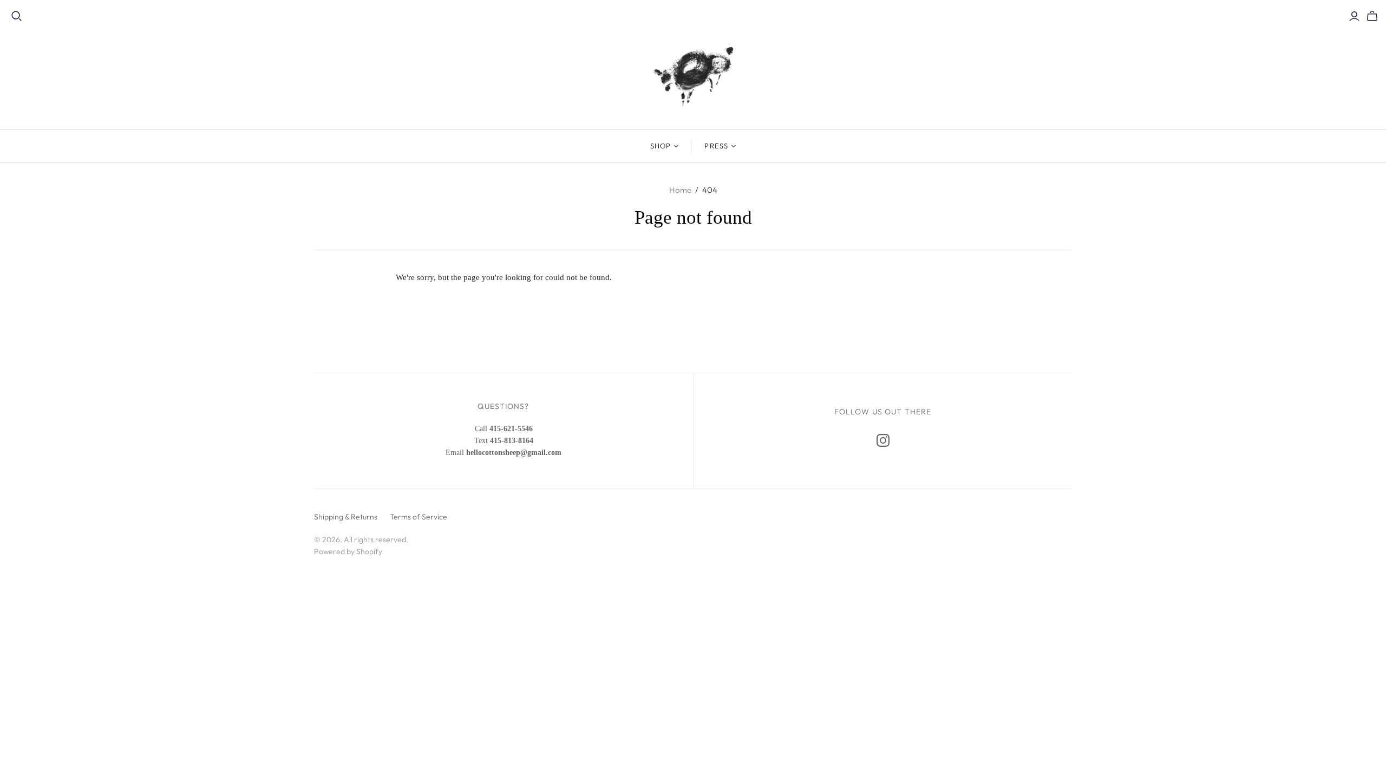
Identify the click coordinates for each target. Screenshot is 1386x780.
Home (680, 190)
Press (716, 145)
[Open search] (16, 16)
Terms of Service (418, 517)
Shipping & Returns (345, 517)
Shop (660, 145)
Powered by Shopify (348, 551)
